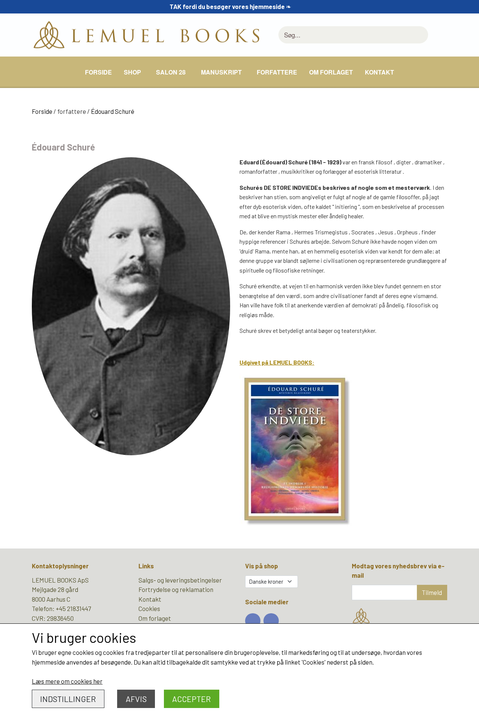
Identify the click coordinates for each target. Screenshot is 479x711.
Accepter (191, 699)
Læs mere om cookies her (67, 681)
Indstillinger (68, 699)
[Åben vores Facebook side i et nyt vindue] (252, 621)
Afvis (136, 699)
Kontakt (379, 72)
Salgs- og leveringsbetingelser (180, 580)
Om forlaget (331, 72)
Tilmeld (432, 592)
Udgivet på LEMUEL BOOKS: (277, 362)
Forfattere (277, 72)
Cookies (149, 608)
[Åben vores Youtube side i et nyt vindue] (271, 621)
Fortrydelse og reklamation (175, 589)
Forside (98, 72)
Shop (132, 72)
